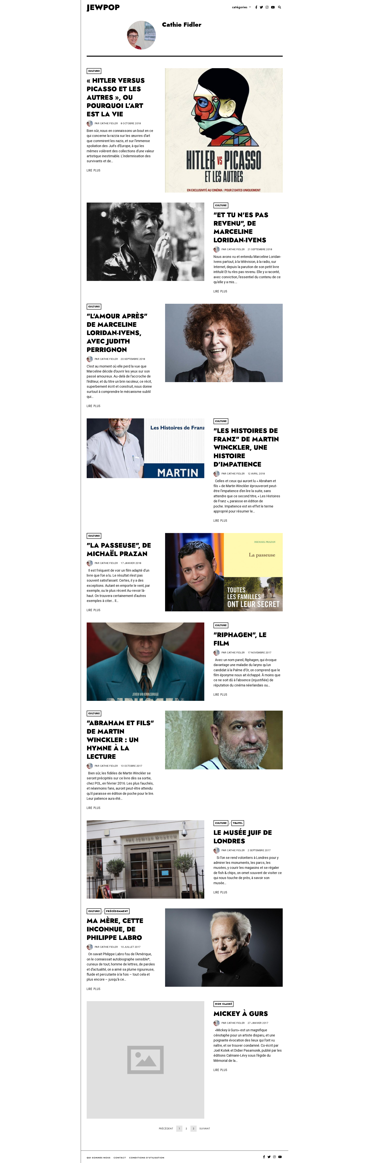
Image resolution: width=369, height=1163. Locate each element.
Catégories (239, 7)
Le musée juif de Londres (243, 837)
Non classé (223, 1004)
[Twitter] (261, 7)
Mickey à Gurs (241, 1013)
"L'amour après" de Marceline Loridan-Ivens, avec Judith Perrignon (117, 332)
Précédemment (117, 911)
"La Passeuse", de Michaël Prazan (119, 550)
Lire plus (94, 170)
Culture (94, 71)
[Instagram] (267, 7)
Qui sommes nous (99, 1157)
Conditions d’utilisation (146, 1157)
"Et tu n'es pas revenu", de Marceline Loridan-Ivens (241, 227)
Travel (238, 823)
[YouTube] (273, 7)
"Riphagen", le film (240, 639)
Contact (120, 1157)
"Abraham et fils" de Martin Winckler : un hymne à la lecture (120, 739)
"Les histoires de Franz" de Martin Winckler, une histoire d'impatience (246, 447)
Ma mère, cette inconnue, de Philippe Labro (115, 929)
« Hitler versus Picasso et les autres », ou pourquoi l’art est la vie (116, 97)
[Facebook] (256, 7)
